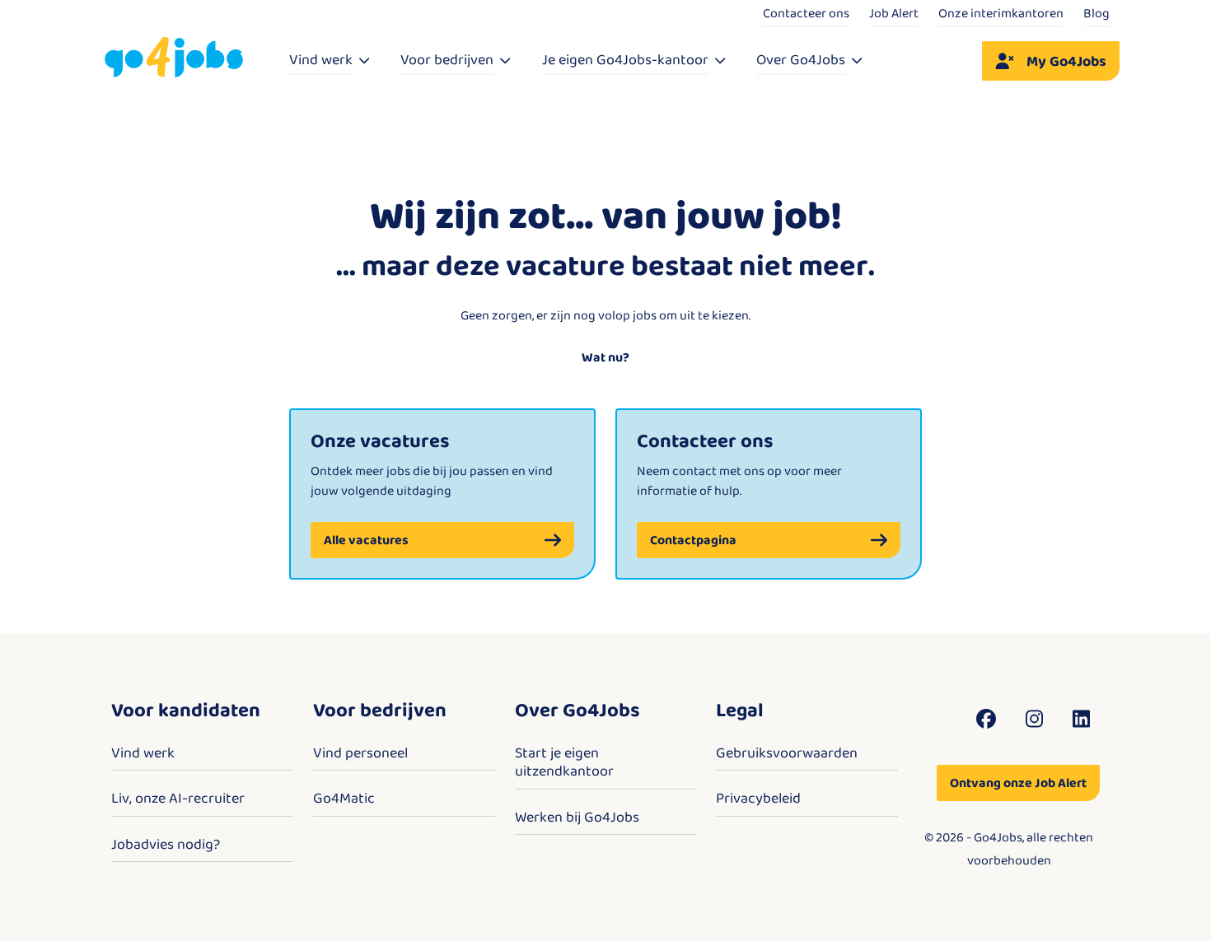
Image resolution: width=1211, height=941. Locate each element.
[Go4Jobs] (173, 58)
